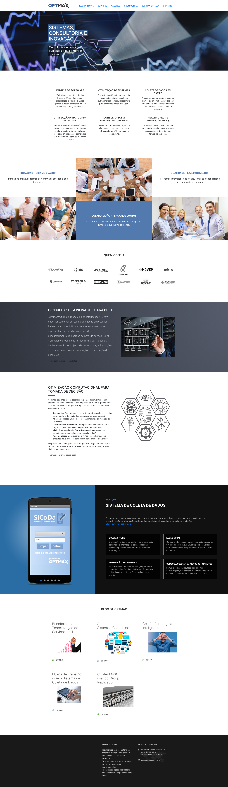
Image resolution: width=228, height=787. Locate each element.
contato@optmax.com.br (150, 760)
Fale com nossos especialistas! (63, 361)
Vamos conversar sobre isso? (63, 455)
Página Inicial (86, 6)
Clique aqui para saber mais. (118, 524)
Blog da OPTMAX (150, 6)
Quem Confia (131, 6)
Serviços (102, 6)
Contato (167, 6)
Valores (115, 6)
